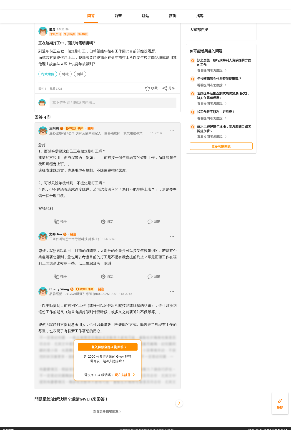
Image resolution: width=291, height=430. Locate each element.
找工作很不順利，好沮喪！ (216, 111)
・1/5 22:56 (155, 133)
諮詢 (172, 16)
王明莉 (54, 128)
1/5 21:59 (63, 29)
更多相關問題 (221, 146)
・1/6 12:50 (108, 239)
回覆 (157, 221)
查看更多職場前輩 (105, 411)
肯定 (110, 221)
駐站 (145, 16)
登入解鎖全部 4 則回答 (107, 347)
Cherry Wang (59, 289)
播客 (200, 16)
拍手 (63, 221)
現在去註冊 (123, 375)
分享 (171, 88)
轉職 (65, 74)
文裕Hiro (55, 234)
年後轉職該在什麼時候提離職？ (219, 78)
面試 (80, 74)
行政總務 (47, 74)
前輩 (118, 16)
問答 (91, 16)
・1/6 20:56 (125, 293)
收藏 (154, 88)
